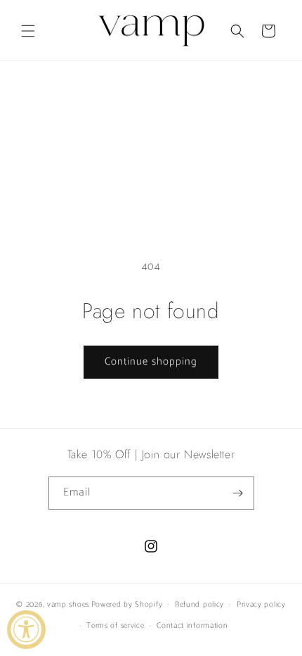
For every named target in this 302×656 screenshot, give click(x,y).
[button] (28, 30)
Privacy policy (261, 604)
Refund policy (199, 604)
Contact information (192, 625)
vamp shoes (68, 604)
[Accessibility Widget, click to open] (26, 629)
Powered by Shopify (127, 604)
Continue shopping (151, 361)
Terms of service (115, 625)
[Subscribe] (238, 493)
